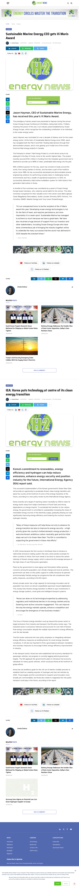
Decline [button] (66, 883)
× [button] (75, 870)
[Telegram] (8, 117)
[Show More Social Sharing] (50, 48)
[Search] (71, 3)
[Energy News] (39, 3)
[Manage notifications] (74, 883)
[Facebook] (8, 121)
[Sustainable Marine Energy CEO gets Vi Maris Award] (39, 74)
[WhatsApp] (8, 104)
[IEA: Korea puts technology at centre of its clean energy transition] (39, 430)
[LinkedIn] (8, 99)
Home (13, 24)
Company (33, 838)
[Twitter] (8, 108)
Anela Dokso (15, 43)
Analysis (9, 385)
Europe (19, 24)
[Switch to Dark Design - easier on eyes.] (68, 3)
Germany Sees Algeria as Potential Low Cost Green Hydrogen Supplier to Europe (21, 800)
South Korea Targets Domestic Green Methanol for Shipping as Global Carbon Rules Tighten (22, 328)
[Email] (8, 113)
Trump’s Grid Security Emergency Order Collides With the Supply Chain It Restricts (20, 359)
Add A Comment (39, 370)
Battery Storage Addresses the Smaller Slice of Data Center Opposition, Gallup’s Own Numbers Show (57, 328)
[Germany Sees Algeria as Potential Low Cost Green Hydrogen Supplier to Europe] (22, 788)
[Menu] (8, 3)
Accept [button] (57, 883)
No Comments (47, 43)
